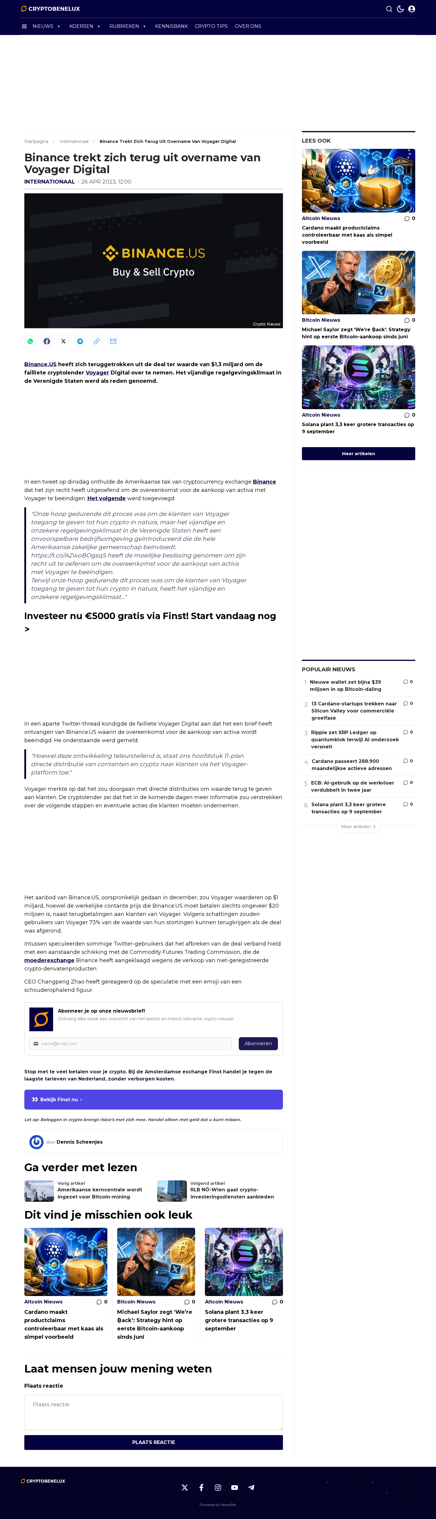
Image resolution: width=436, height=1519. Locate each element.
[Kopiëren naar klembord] (97, 341)
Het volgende (106, 498)
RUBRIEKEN (124, 26)
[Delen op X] (63, 341)
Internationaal (49, 181)
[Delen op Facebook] (47, 341)
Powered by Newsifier (218, 1504)
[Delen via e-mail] (113, 341)
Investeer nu (54, 616)
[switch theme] (400, 9)
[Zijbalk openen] (24, 26)
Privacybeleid (308, 1482)
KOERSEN (81, 26)
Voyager (97, 372)
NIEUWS (43, 26)
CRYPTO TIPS (211, 26)
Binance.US (40, 364)
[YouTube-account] (234, 1487)
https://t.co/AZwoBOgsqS (68, 555)
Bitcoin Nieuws (136, 1302)
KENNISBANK (171, 26)
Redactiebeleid (396, 1482)
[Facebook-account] (201, 1487)
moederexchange (49, 960)
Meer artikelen (358, 453)
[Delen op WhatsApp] (30, 341)
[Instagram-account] (218, 1487)
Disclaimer (403, 1493)
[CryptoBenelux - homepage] (50, 9)
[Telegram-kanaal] (251, 1487)
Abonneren (258, 1043)
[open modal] (411, 8)
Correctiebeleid (350, 1482)
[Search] (389, 8)
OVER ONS (248, 26)
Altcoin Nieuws (43, 1302)
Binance (264, 482)
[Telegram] (80, 341)
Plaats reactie (153, 1442)
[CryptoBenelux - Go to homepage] (43, 1481)
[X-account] (184, 1487)
